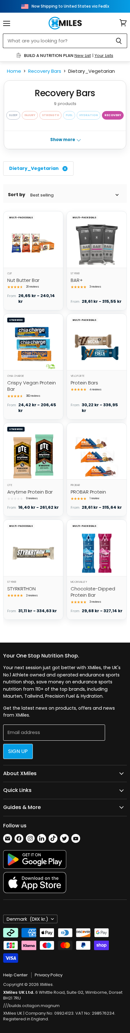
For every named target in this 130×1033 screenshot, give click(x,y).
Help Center (15, 975)
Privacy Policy (48, 975)
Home (14, 71)
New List (82, 56)
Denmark (27, 919)
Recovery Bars (44, 71)
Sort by (16, 195)
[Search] (118, 41)
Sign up (18, 751)
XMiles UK (12, 1013)
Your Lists (104, 56)
